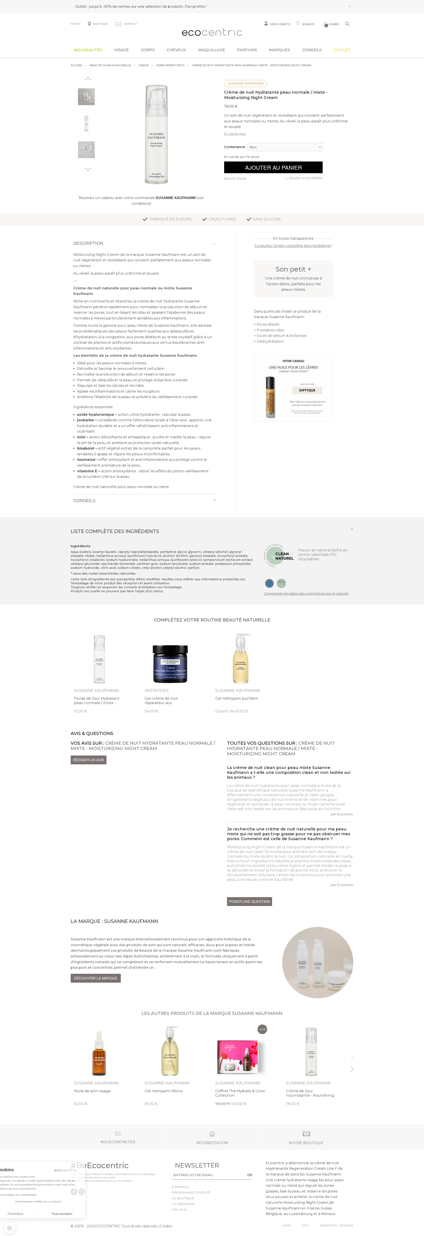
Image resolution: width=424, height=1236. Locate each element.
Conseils (312, 49)
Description (88, 243)
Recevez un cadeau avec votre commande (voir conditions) (141, 201)
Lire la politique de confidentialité (29, 1194)
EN (78, 23)
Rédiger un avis (88, 759)
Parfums (247, 49)
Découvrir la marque (95, 978)
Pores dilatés (268, 324)
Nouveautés (88, 49)
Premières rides (270, 330)
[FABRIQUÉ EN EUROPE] (269, 583)
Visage (121, 49)
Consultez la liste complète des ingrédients (293, 246)
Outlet (342, 49)
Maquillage (211, 49)
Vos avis (179, 1209)
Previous (88, 78)
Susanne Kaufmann (245, 83)
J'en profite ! (195, 6)
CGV (305, 1225)
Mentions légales (336, 1225)
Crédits (165, 1226)
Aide (287, 1225)
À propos (180, 1187)
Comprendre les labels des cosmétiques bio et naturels (306, 594)
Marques (279, 49)
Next (88, 169)
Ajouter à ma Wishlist (306, 178)
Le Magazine (183, 1204)
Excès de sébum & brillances (282, 336)
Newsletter (190, 1165)
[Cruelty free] (281, 583)
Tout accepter (74, 1213)
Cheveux (176, 49)
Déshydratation (270, 341)
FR (72, 23)
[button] (9, 1228)
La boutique (183, 1198)
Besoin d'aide (235, 178)
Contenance (234, 147)
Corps (148, 49)
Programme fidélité (191, 1192)
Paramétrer (28, 1213)
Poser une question (249, 901)
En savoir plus (235, 133)
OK (249, 1174)
